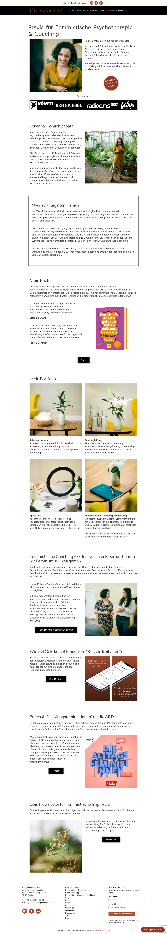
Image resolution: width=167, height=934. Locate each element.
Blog (67, 905)
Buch (67, 900)
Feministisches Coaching (75, 890)
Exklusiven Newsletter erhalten (122, 914)
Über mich (69, 908)
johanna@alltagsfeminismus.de (74, 3)
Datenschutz (70, 913)
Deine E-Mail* (113, 904)
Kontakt (68, 918)
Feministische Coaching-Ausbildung (80, 895)
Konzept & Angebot (73, 887)
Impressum (69, 910)
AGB (67, 915)
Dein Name (112, 896)
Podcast (68, 903)
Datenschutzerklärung (116, 922)
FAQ (67, 898)
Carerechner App (72, 893)
